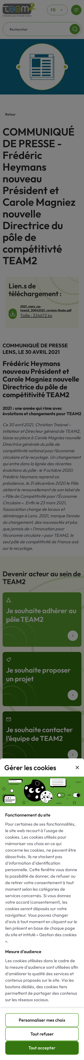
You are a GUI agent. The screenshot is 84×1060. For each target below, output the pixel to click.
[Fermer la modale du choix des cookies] (77, 767)
